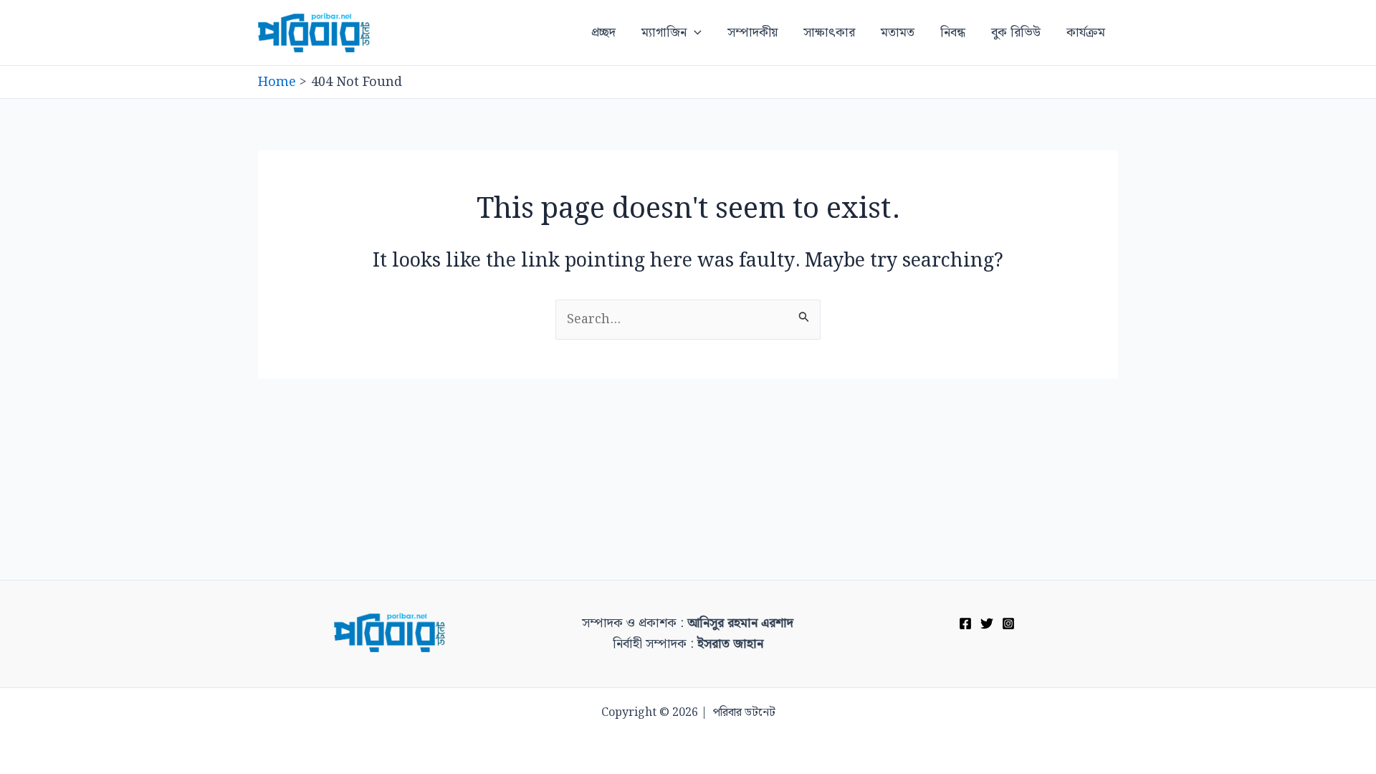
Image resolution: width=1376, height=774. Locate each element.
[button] (694, 33)
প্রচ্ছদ (603, 32)
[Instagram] (1008, 623)
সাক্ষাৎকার (829, 32)
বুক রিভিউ (1016, 32)
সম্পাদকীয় (752, 32)
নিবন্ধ (952, 32)
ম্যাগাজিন (664, 32)
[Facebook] (965, 623)
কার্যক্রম (1085, 32)
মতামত (897, 32)
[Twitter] (986, 623)
